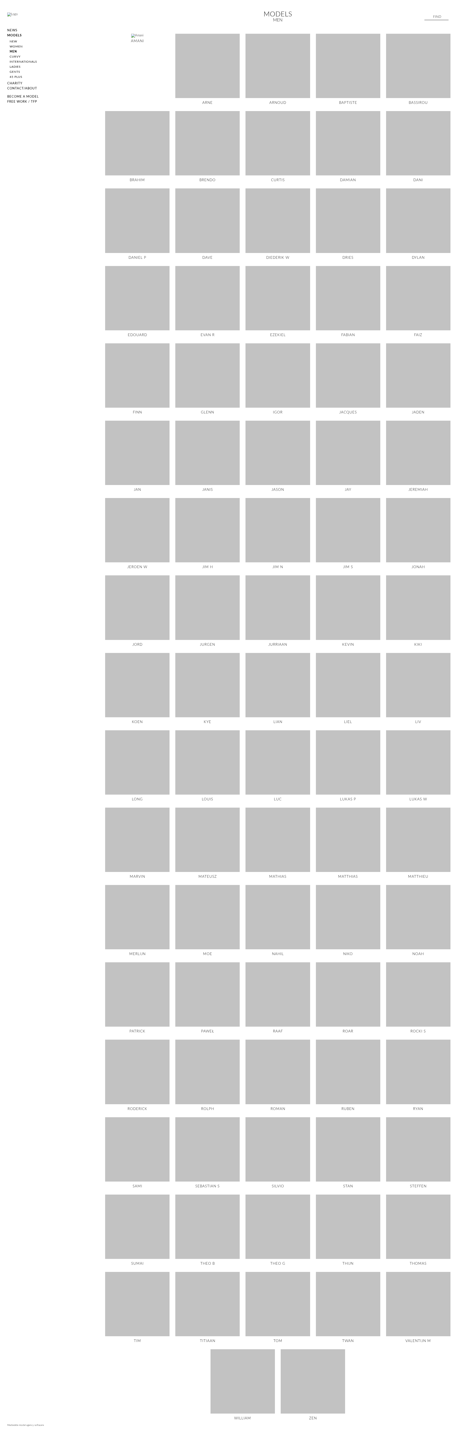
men (13, 51)
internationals (23, 61)
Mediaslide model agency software (25, 1425)
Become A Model (23, 96)
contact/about (22, 88)
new (13, 41)
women (16, 46)
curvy (15, 56)
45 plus (16, 76)
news (12, 30)
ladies (15, 66)
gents (15, 71)
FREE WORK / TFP (22, 101)
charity (14, 83)
